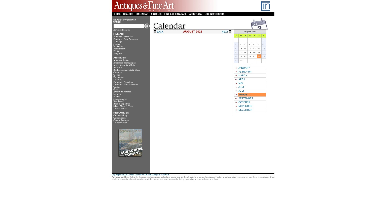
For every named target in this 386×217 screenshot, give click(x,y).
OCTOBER (244, 102)
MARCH (242, 75)
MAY (240, 83)
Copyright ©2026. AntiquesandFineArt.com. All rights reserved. (140, 175)
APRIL (241, 79)
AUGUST (243, 94)
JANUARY (244, 68)
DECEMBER (245, 109)
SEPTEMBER (245, 98)
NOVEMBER (245, 106)
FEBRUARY (245, 71)
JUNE (241, 87)
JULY (241, 90)
